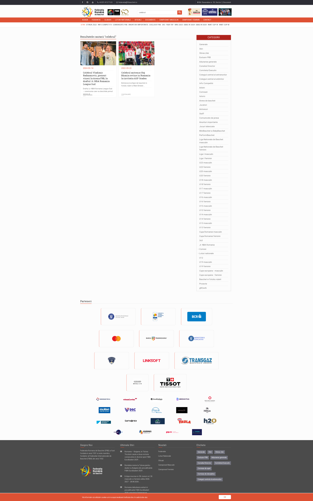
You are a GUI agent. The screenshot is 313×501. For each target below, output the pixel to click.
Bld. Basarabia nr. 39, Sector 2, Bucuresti (214, 2)
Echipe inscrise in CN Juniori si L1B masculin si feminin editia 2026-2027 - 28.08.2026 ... (138, 479)
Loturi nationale (206, 253)
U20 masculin (205, 171)
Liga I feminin (205, 158)
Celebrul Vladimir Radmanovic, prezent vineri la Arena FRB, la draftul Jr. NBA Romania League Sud (96, 78)
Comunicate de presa (209, 118)
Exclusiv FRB (205, 57)
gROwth (203, 288)
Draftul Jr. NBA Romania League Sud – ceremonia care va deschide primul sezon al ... (98, 91)
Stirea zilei (204, 53)
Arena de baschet (207, 100)
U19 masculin (205, 262)
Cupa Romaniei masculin (210, 232)
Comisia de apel (204, 468)
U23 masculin (205, 162)
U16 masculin (205, 197)
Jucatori (203, 105)
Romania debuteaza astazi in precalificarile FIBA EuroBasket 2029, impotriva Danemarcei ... (137, 490)
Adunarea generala (208, 62)
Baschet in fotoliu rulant (210, 279)
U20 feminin (205, 175)
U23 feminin (205, 167)
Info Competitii (206, 83)
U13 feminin (205, 227)
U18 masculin (205, 180)
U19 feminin (205, 266)
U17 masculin (205, 188)
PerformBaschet (206, 135)
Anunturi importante (208, 122)
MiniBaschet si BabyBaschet (212, 131)
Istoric (202, 96)
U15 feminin (205, 210)
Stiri (201, 49)
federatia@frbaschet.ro (127, 2)
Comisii (202, 249)
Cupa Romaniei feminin (209, 236)
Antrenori (203, 109)
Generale (203, 44)
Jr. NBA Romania (207, 245)
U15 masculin (205, 206)
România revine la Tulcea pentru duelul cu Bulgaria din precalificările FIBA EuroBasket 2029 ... (138, 468)
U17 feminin (205, 193)
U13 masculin (205, 223)
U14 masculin (205, 214)
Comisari (203, 92)
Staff (201, 113)
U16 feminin (205, 201)
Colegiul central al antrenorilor (213, 74)
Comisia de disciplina (206, 474)
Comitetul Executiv (207, 70)
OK (225, 497)
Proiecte (203, 283)
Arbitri (202, 87)
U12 (201, 258)
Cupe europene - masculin (211, 271)
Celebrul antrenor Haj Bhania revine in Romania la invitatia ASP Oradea (135, 75)
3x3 (201, 240)
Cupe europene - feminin (210, 275)
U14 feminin (205, 219)
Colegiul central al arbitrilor (211, 79)
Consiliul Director (207, 66)
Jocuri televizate (207, 126)
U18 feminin (205, 184)
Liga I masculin (206, 154)
